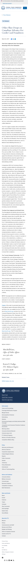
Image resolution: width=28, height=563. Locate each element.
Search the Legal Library (7, 399)
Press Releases (7, 15)
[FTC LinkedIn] (9, 560)
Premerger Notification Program (9, 410)
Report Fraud (5, 395)
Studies (4, 460)
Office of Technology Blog (8, 469)
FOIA (3, 547)
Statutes (4, 419)
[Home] (11, 9)
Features (4, 499)
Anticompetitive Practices (8, 414)
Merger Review (5, 412)
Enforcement (5, 406)
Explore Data (5, 510)
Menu (25, 7)
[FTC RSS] (13, 560)
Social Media (5, 512)
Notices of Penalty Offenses (8, 437)
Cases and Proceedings (7, 408)
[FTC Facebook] (2, 557)
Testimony (4, 462)
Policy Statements (6, 464)
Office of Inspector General (8, 531)
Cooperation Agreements (8, 451)
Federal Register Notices (8, 453)
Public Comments (6, 458)
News (3, 495)
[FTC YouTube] (11, 560)
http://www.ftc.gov (9, 311)
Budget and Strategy (7, 529)
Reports (4, 456)
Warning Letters (5, 428)
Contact (4, 535)
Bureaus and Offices (7, 527)
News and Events (6, 493)
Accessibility (4, 545)
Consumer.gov (5, 481)
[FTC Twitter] (7, 560)
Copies (4, 305)
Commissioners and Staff (8, 525)
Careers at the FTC (6, 533)
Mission (4, 520)
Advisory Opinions (6, 449)
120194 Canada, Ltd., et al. (8, 381)
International (5, 467)
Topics (3, 502)
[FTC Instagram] (4, 560)
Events (3, 497)
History (3, 522)
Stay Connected (6, 506)
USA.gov (3, 554)
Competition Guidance (7, 485)
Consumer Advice (6, 476)
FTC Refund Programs (7, 435)
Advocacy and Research (7, 447)
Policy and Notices (6, 543)
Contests (4, 504)
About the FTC (5, 518)
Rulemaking (5, 417)
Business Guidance (6, 483)
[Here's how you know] (12, 2)
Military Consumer (6, 479)
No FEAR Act (4, 549)
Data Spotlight (5, 508)
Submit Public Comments (7, 397)
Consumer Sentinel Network (8, 431)
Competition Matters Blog (8, 439)
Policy (3, 445)
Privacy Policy (5, 541)
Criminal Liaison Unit (7, 433)
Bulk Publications (6, 487)
